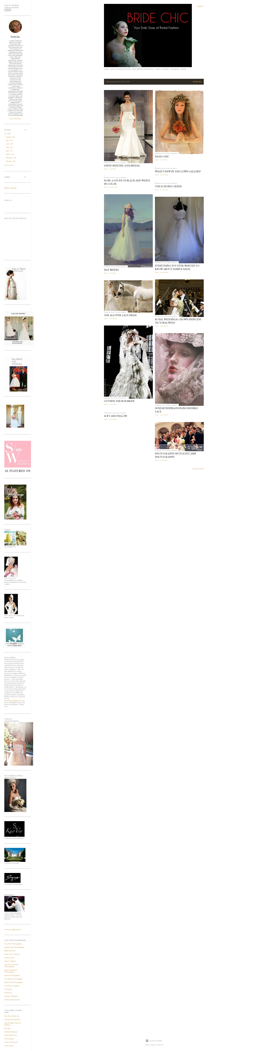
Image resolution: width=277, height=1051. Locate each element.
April (9, 151)
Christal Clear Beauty (12, 1019)
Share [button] (106, 169)
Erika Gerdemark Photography (10, 971)
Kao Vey (7, 1028)
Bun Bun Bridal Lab (11, 1016)
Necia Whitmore (10, 1035)
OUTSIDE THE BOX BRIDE (119, 401)
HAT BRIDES (111, 269)
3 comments (164, 175)
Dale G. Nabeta (10, 961)
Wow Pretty (9, 1046)
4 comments (164, 272)
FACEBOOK (175, 69)
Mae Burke (159, 1045)
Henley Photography (12, 975)
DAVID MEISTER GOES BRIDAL (122, 165)
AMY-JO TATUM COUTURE (120, 69)
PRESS (158, 69)
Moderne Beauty (10, 1032)
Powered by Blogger (155, 1040)
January (10, 161)
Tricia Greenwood (10, 1042)
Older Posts (198, 469)
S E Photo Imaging (11, 986)
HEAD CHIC (162, 156)
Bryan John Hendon (11, 954)
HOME (106, 69)
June (9, 144)
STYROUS (8, 993)
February (10, 158)
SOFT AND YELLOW (115, 416)
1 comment (112, 169)
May (9, 147)
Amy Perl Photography (13, 944)
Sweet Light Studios (12, 1000)
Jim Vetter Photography (13, 979)
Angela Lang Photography (14, 947)
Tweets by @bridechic (12, 930)
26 (7, 134)
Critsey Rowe (9, 958)
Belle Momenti (10, 951)
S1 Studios (8, 989)
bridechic (15, 36)
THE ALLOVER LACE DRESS (120, 315)
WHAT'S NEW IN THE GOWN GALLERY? (178, 171)
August (10, 137)
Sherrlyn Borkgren (11, 996)
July (9, 140)
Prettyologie (9, 1039)
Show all (197, 82)
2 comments (113, 187)
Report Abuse (10, 188)
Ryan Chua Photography (13, 982)
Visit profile (15, 119)
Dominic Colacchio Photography (11, 966)
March (10, 154)
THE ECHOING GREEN (168, 186)
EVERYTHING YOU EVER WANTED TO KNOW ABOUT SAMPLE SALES (177, 267)
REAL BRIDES (137, 69)
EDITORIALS (149, 69)
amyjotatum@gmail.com (14, 701)
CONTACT (165, 69)
